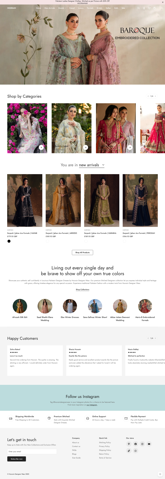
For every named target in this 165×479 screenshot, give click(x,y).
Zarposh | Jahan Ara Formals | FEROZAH (139, 233)
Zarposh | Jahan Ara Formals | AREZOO (61, 233)
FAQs (74, 450)
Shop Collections (82, 289)
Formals (90, 8)
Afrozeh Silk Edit (19, 317)
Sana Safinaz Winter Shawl (95, 317)
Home (38, 8)
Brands (61, 8)
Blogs (74, 454)
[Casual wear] (41, 147)
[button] (154, 8)
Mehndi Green (86, 241)
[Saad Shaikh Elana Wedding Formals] (45, 306)
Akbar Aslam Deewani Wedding (120, 319)
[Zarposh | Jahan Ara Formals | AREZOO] (63, 200)
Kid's (116, 8)
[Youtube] (149, 444)
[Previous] (148, 96)
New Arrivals (50, 8)
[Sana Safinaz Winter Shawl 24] (95, 306)
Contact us (76, 446)
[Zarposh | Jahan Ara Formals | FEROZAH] (140, 200)
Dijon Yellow (47, 241)
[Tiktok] (129, 450)
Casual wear (18, 146)
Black (9, 241)
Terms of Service (105, 458)
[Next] (155, 96)
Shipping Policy (105, 450)
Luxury (81, 8)
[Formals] (116, 128)
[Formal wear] (129, 147)
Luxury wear (62, 146)
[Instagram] (142, 444)
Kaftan (108, 8)
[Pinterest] (129, 444)
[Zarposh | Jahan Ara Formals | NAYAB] (24, 200)
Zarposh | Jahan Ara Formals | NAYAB (22, 233)
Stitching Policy (105, 442)
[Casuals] (27, 128)
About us (75, 442)
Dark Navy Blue (124, 241)
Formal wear (106, 146)
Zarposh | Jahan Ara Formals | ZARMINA (100, 233)
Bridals (99, 8)
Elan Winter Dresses (70, 317)
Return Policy (104, 454)
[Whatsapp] (135, 450)
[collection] (20, 306)
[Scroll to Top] (160, 466)
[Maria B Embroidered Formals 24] (145, 306)
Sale (123, 8)
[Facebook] (135, 444)
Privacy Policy (104, 446)
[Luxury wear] (85, 147)
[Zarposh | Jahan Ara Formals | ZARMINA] (101, 200)
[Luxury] (71, 128)
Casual (72, 8)
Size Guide (76, 458)
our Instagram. (92, 405)
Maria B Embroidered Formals (145, 319)
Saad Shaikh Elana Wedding (45, 319)
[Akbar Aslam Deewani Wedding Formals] (120, 306)
